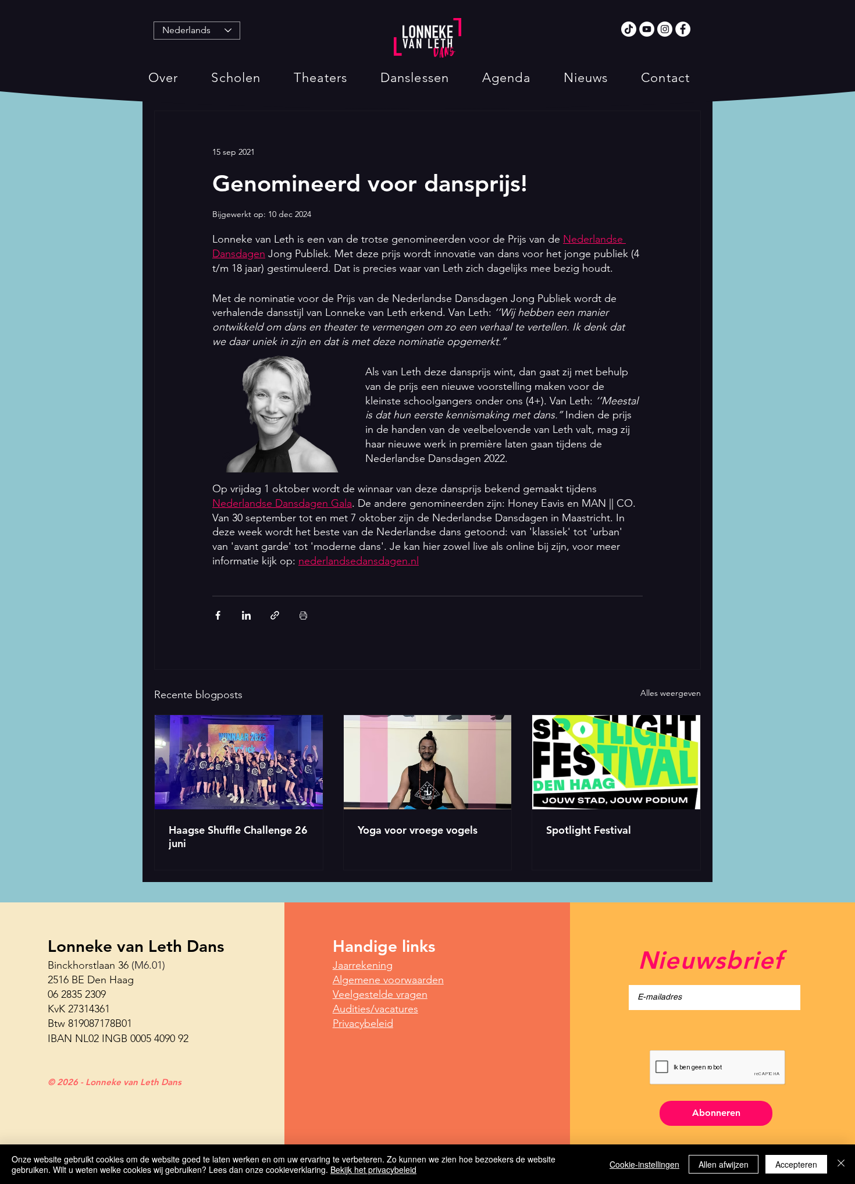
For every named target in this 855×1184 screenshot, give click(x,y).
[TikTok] (628, 29)
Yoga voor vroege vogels (418, 830)
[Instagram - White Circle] (664, 29)
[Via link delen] (274, 615)
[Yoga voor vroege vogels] (428, 762)
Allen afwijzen (724, 1164)
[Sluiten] (841, 1164)
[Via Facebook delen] (217, 615)
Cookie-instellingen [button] (644, 1164)
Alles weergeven (670, 693)
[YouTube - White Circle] (646, 29)
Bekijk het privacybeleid (373, 1169)
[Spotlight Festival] (616, 762)
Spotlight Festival (588, 830)
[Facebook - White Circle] (682, 29)
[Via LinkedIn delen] (246, 615)
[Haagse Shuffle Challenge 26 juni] (239, 762)
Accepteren (796, 1164)
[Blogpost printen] (303, 615)
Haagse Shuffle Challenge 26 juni (238, 836)
